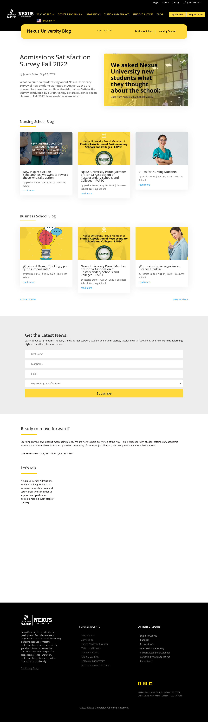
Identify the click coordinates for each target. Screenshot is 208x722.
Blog (160, 14)
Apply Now (177, 14)
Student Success (143, 14)
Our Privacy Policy (30, 668)
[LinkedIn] (150, 683)
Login (155, 2)
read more (28, 190)
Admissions (94, 14)
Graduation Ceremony (152, 648)
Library (176, 2)
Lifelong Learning (89, 656)
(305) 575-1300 (194, 2)
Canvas (165, 2)
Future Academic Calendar (94, 644)
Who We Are (44, 14)
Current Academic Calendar (155, 652)
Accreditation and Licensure (95, 665)
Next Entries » (180, 299)
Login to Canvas (148, 635)
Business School (144, 31)
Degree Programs (69, 14)
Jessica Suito (30, 74)
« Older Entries (28, 299)
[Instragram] (145, 683)
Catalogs (144, 639)
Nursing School (167, 31)
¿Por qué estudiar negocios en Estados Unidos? (160, 267)
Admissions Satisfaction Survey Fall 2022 (55, 60)
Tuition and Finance (116, 14)
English (47, 20)
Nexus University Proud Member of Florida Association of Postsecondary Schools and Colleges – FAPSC (103, 176)
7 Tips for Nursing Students (158, 172)
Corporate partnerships (93, 660)
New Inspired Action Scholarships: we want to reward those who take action (45, 175)
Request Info (195, 14)
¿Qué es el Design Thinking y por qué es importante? (45, 267)
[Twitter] (156, 683)
